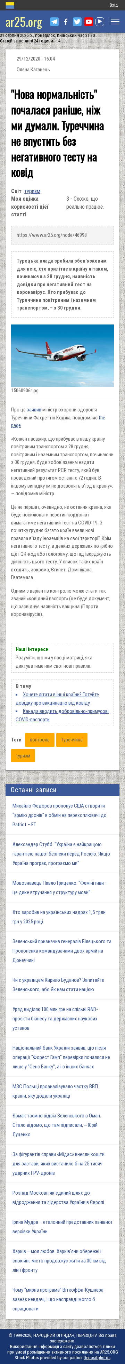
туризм (32, 191)
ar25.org (24, 21)
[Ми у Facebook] (65, 21)
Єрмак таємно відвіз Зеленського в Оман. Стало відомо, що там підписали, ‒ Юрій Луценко (56, 1125)
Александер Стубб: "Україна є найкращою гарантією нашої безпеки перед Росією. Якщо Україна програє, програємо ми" (61, 853)
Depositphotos (97, 1357)
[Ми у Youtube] (88, 21)
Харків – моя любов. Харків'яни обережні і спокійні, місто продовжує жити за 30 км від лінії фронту (59, 1260)
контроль (40, 740)
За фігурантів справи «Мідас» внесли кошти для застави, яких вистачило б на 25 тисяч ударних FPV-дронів (58, 1163)
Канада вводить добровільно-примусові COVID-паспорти (62, 715)
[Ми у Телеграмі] (54, 21)
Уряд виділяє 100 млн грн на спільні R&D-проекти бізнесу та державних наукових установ (55, 1018)
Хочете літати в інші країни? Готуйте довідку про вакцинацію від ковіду (57, 698)
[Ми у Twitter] (77, 21)
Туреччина (72, 740)
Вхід (114, 5)
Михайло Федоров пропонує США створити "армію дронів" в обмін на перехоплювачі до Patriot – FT (59, 815)
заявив (34, 410)
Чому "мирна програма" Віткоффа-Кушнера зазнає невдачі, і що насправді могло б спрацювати (57, 1299)
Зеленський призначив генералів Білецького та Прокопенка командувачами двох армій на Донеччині (61, 950)
